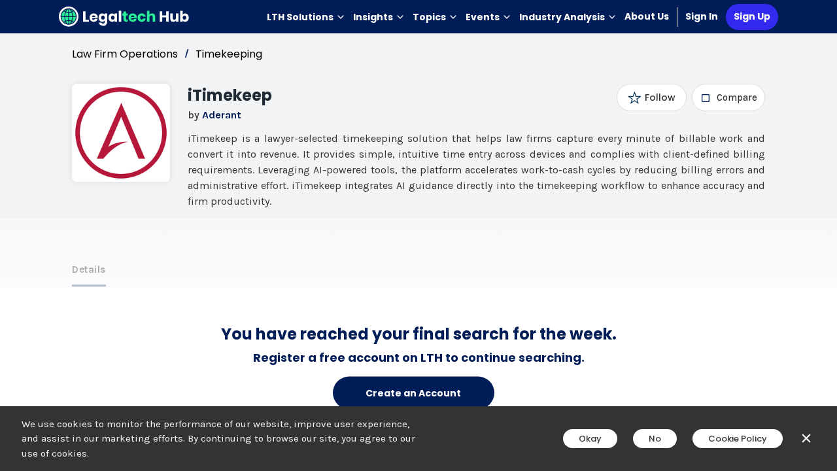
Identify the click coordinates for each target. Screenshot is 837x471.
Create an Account (413, 392)
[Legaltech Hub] (124, 16)
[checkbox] (728, 97)
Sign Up (752, 16)
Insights (373, 17)
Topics (429, 17)
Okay (590, 438)
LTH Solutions (300, 17)
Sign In (701, 16)
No (655, 438)
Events (483, 17)
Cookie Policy (737, 438)
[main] (418, 235)
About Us (646, 16)
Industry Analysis (562, 17)
